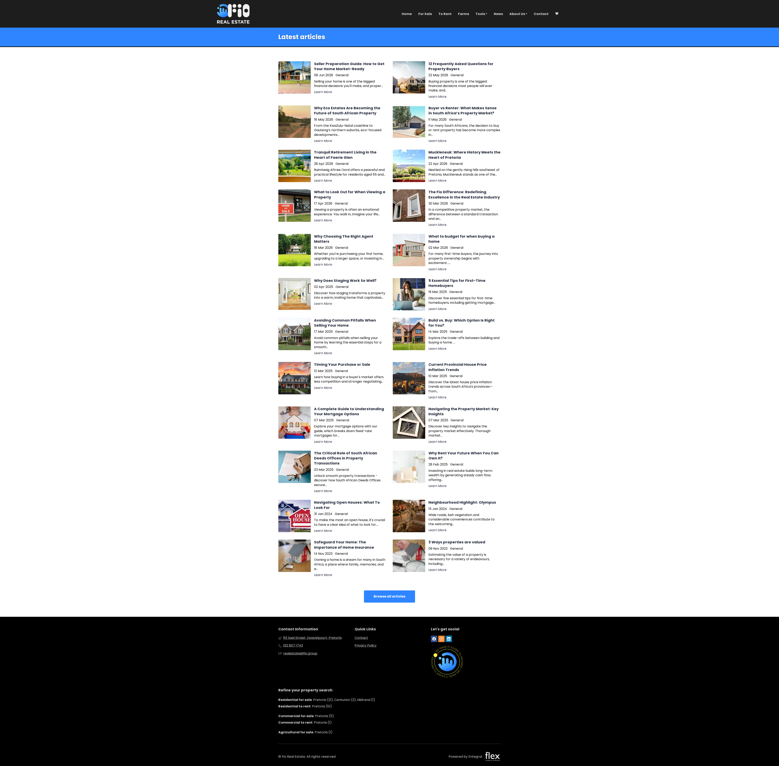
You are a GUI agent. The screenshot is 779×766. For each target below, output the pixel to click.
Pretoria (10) (322, 706)
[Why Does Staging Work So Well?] (332, 294)
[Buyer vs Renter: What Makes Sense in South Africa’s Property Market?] (447, 124)
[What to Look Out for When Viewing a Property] (332, 208)
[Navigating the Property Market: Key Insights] (447, 425)
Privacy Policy (366, 645)
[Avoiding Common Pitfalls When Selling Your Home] (332, 336)
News (498, 14)
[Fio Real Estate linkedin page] (448, 639)
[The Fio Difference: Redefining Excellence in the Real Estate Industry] (447, 208)
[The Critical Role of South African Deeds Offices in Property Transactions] (332, 472)
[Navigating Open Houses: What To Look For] (332, 516)
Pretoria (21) (323, 699)
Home (407, 14)
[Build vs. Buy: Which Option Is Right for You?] (447, 336)
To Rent (445, 14)
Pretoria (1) (323, 722)
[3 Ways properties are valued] (447, 558)
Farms (463, 14)
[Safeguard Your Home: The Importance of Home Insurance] (332, 558)
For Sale (425, 14)
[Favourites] (557, 13)
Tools (481, 14)
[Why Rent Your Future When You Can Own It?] (447, 472)
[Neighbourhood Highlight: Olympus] (447, 516)
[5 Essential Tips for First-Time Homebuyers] (447, 294)
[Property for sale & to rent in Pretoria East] (233, 14)
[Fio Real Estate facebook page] (434, 639)
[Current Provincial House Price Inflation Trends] (447, 381)
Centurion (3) (345, 699)
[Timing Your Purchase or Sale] (332, 381)
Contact (541, 14)
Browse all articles (389, 596)
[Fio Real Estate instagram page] (441, 639)
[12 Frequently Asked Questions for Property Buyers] (447, 80)
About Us (517, 14)
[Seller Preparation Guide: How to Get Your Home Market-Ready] (332, 80)
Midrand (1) (366, 699)
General (342, 75)
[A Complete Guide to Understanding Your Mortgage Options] (332, 425)
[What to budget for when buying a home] (447, 252)
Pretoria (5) (324, 716)
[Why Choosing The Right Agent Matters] (332, 252)
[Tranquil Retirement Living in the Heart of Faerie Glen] (332, 166)
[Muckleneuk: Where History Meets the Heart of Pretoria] (447, 166)
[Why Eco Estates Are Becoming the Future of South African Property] (332, 124)
